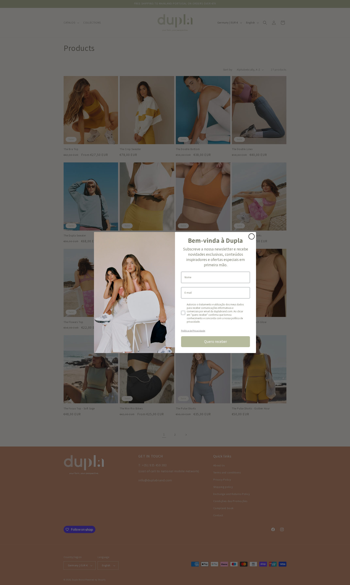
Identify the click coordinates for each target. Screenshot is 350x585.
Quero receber (215, 341)
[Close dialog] (251, 236)
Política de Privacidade (193, 330)
